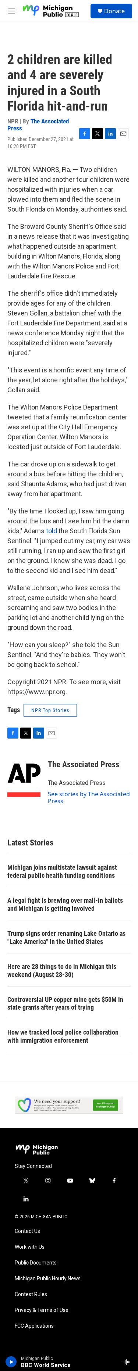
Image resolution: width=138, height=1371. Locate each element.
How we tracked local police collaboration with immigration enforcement (62, 1036)
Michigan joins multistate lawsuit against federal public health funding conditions (62, 871)
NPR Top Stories (50, 710)
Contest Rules (31, 1294)
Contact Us (27, 1231)
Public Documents (36, 1263)
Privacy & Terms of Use (41, 1310)
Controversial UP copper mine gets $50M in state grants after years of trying (65, 1003)
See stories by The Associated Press (89, 797)
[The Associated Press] (23, 775)
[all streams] (128, 1362)
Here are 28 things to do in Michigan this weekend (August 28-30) (61, 970)
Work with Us (30, 1247)
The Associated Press (38, 125)
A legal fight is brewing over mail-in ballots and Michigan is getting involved (65, 904)
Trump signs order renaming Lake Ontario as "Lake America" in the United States (66, 937)
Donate (114, 11)
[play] (11, 1361)
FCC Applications (34, 1326)
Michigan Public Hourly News (48, 1278)
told (51, 531)
